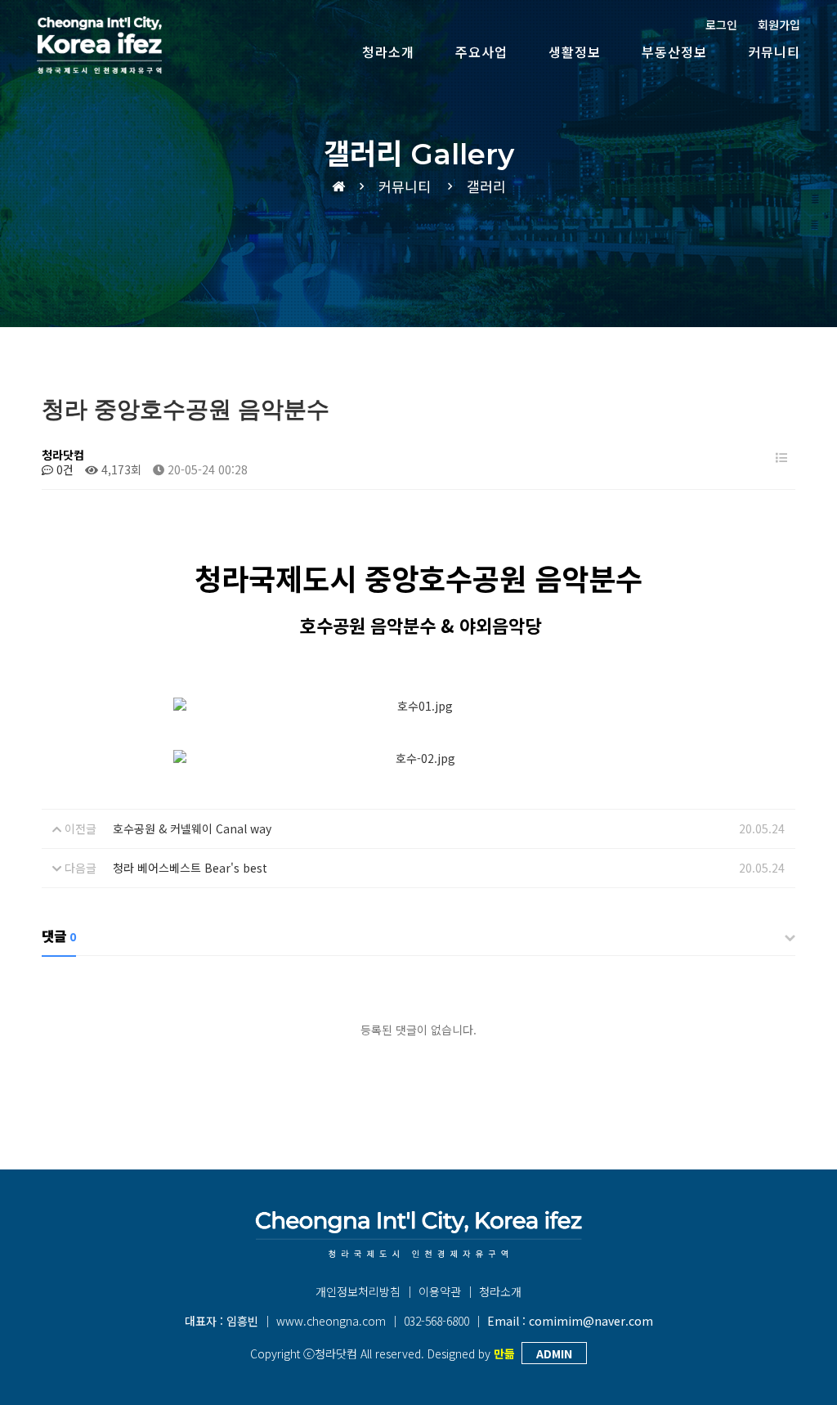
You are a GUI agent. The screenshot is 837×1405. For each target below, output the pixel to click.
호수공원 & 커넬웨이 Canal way (192, 828)
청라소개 (388, 51)
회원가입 (779, 24)
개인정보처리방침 (358, 1291)
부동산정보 (674, 51)
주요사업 (481, 51)
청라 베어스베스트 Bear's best (190, 868)
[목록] (781, 457)
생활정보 (574, 51)
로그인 (721, 24)
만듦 (504, 1353)
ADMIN (554, 1353)
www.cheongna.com (331, 1321)
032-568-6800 (436, 1321)
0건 (63, 469)
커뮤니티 (774, 51)
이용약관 (439, 1291)
